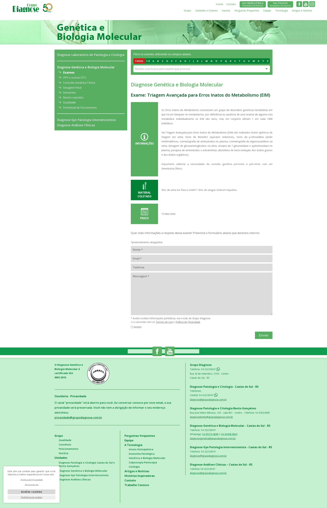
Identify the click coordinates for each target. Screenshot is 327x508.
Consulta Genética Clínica (79, 83)
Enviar (263, 335)
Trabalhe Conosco (136, 485)
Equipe (267, 10)
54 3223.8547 (208, 369)
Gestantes (69, 92)
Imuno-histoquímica (141, 449)
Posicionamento (68, 448)
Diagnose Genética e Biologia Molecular (86, 67)
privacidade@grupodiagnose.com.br (78, 417)
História (63, 453)
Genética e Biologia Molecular (147, 458)
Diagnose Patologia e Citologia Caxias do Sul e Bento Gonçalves (87, 464)
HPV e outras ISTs (74, 77)
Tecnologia (281, 10)
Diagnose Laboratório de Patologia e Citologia (90, 55)
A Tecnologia (133, 445)
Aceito (138, 327)
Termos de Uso (164, 322)
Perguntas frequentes (246, 10)
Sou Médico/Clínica (252, 4)
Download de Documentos (80, 107)
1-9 (148, 61)
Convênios (65, 444)
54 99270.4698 (210, 434)
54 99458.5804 (229, 434)
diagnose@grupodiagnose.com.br (208, 399)
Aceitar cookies (31, 491)
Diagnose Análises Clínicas (76, 125)
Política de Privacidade (188, 322)
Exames (68, 72)
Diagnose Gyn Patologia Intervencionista (86, 120)
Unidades (60, 458)
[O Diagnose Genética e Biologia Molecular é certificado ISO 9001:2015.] (103, 373)
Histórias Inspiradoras (139, 476)
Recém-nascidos (73, 97)
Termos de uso (31, 484)
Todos (139, 61)
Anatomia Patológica (141, 453)
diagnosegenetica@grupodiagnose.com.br (213, 438)
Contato (231, 4)
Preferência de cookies (31, 497)
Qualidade (69, 102)
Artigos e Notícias (302, 10)
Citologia (134, 466)
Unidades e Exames (206, 10)
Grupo (187, 10)
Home (219, 4)
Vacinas (226, 10)
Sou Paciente (280, 4)
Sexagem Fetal (72, 87)
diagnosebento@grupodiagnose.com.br (211, 417)
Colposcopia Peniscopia (143, 462)
